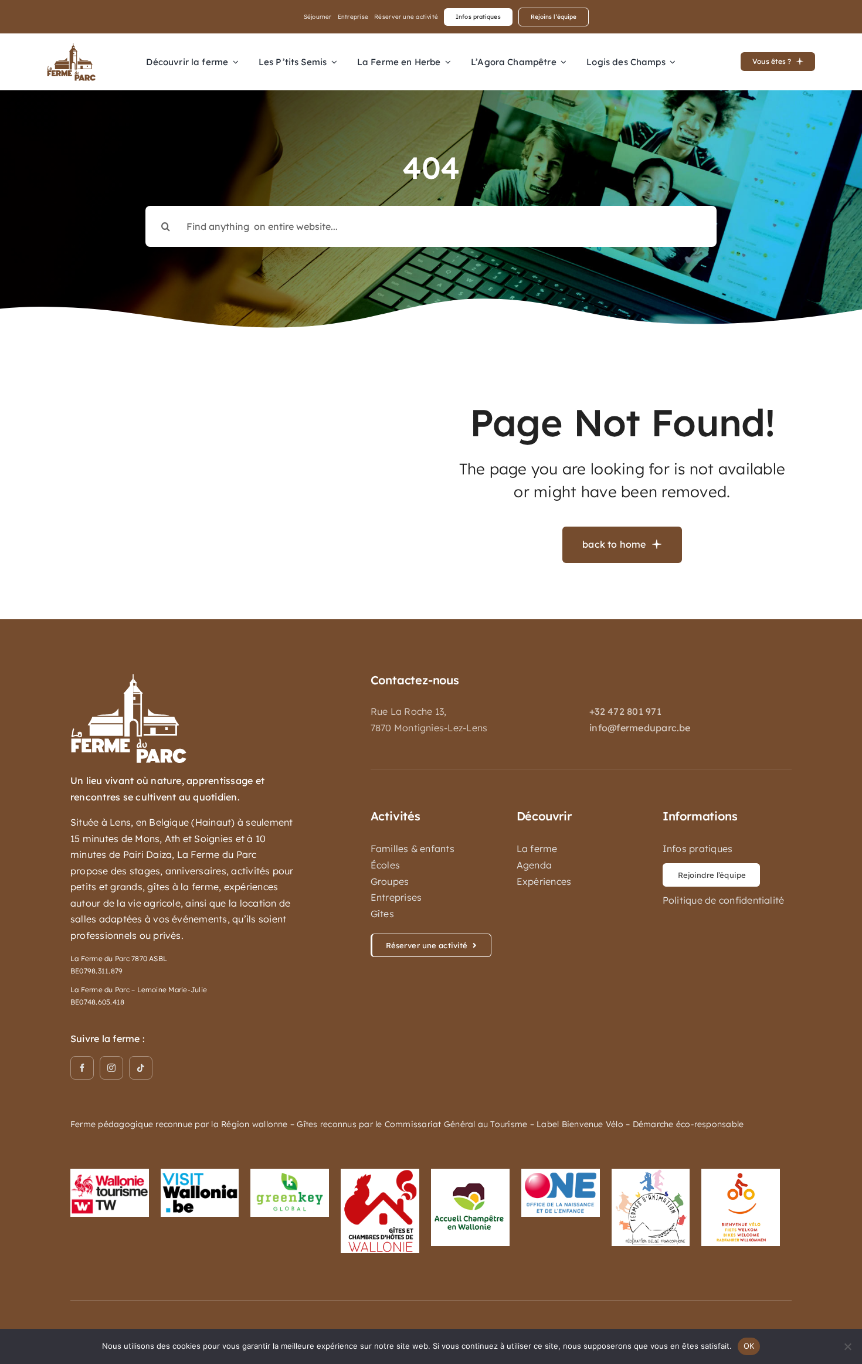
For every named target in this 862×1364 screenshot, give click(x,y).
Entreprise (353, 17)
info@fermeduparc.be (640, 728)
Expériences (544, 881)
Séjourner (318, 17)
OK (749, 1346)
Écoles (385, 865)
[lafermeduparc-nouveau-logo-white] (129, 678)
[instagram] (111, 1068)
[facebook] (82, 1068)
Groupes (390, 881)
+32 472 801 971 (625, 711)
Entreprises (396, 897)
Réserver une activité (406, 17)
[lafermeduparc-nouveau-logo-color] (71, 47)
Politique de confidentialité (724, 900)
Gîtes (382, 913)
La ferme (537, 848)
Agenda (534, 865)
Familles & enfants (412, 848)
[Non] (847, 1346)
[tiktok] (140, 1068)
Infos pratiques (698, 848)
